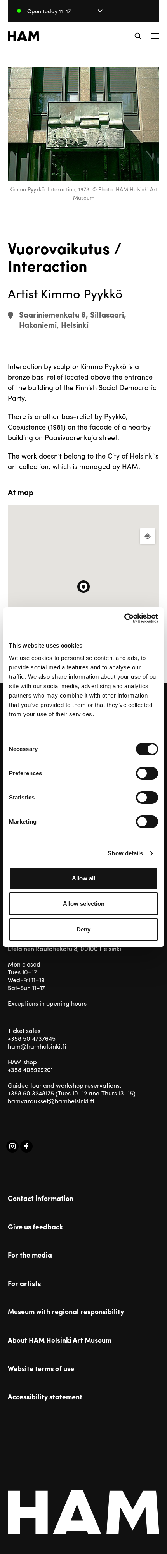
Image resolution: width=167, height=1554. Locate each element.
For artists (24, 1283)
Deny (83, 929)
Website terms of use (41, 1368)
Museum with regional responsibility (66, 1311)
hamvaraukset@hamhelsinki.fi (51, 1100)
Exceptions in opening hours (47, 1003)
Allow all (83, 878)
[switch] (147, 773)
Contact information (40, 1198)
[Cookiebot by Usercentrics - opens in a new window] (124, 618)
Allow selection (83, 903)
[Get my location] (147, 536)
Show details (125, 853)
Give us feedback (35, 1226)
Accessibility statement (45, 1396)
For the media (30, 1255)
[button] (138, 36)
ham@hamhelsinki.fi (37, 1046)
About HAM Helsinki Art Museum (59, 1340)
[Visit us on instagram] (12, 1146)
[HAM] (23, 36)
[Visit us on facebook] (26, 1146)
